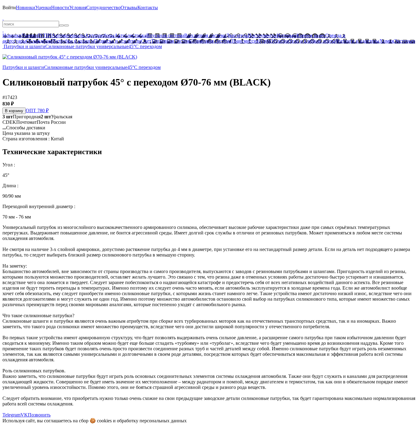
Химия (386, 41)
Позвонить (39, 414)
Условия (77, 7)
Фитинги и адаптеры (357, 41)
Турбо (265, 41)
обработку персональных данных (152, 420)
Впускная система (165, 35)
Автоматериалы (68, 35)
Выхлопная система (205, 35)
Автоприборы (99, 35)
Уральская (56, 116)
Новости (60, 7)
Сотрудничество (103, 7)
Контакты (147, 7)
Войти (9, 7)
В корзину (14, 110)
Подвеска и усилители (117, 41)
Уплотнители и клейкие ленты (303, 41)
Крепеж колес (311, 35)
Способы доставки (23, 127)
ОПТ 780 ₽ (37, 110)
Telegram (11, 414)
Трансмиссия (245, 41)
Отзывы (129, 7)
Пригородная (21, 116)
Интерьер (287, 35)
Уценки (43, 7)
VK (24, 414)
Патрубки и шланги (73, 41)
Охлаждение (39, 41)
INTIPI (45, 35)
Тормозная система (211, 41)
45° (132, 46)
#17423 (9, 97)
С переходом (148, 46)
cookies (104, 420)
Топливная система (171, 41)
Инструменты (262, 35)
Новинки (25, 7)
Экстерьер (404, 41)
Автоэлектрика (130, 35)
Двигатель (237, 35)
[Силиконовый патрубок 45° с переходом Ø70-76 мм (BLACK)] (69, 56)
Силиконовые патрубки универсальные (87, 46)
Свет (146, 41)
